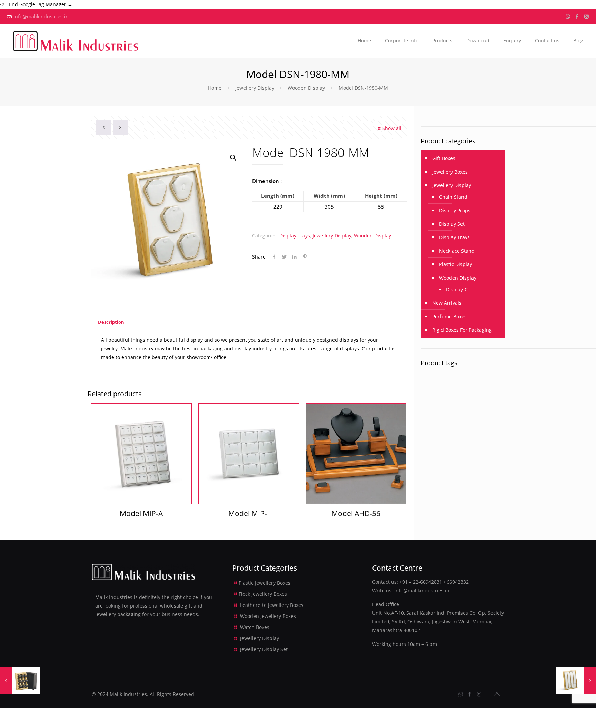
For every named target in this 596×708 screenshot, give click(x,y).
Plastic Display (455, 264)
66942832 (458, 582)
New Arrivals (446, 303)
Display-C (457, 289)
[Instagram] (586, 16)
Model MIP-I (248, 513)
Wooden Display (306, 88)
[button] (233, 158)
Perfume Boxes (449, 316)
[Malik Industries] (75, 40)
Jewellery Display (254, 88)
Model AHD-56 (355, 513)
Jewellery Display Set (264, 649)
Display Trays (294, 235)
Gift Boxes (443, 158)
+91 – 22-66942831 (420, 582)
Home (214, 88)
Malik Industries (128, 694)
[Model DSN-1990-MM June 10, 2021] (576, 680)
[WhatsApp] (568, 16)
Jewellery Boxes (450, 171)
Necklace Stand (457, 251)
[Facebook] (577, 16)
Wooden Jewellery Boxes (268, 616)
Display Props (454, 210)
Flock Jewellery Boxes (263, 594)
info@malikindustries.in (41, 16)
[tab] (111, 322)
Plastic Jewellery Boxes (264, 583)
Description (111, 322)
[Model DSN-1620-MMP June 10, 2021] (20, 680)
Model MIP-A (141, 513)
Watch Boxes (254, 627)
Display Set (452, 224)
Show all (391, 128)
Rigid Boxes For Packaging (462, 330)
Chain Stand (453, 197)
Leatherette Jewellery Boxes (272, 605)
